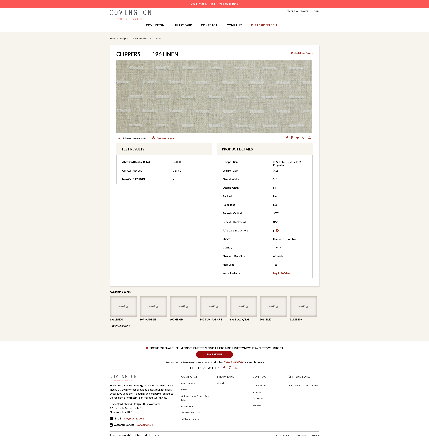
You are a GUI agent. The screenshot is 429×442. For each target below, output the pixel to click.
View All (220, 383)
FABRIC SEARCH (302, 376)
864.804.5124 (145, 424)
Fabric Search (266, 25)
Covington (123, 38)
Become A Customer (297, 11)
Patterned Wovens (140, 38)
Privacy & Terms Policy (234, 362)
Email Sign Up (214, 354)
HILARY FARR (225, 376)
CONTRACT (260, 376)
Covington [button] (155, 25)
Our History (258, 398)
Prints (184, 389)
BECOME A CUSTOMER (303, 385)
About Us (257, 392)
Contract (209, 25)
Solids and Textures (190, 419)
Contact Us (258, 405)
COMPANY (260, 385)
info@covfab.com (133, 418)
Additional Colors (303, 53)
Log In (316, 11)
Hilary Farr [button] (183, 25)
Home (112, 38)
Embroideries (187, 406)
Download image (165, 138)
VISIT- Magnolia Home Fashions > (214, 3)
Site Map (315, 435)
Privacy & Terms (283, 435)
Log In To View (281, 273)
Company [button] (234, 25)
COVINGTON (189, 376)
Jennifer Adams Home (191, 412)
